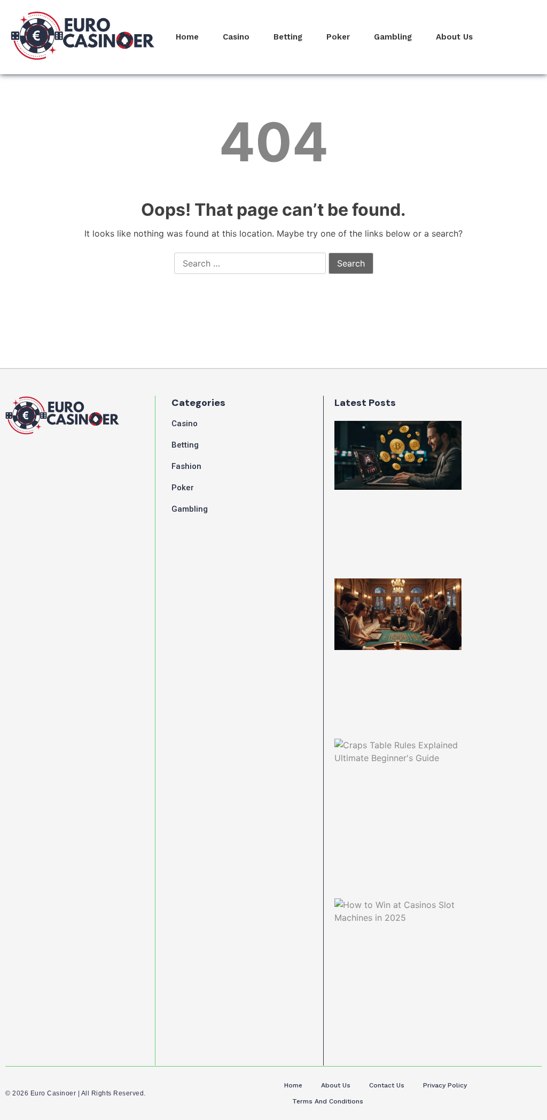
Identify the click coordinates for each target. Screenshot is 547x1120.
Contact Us (386, 1085)
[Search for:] (250, 264)
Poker (338, 37)
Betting (288, 37)
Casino (236, 37)
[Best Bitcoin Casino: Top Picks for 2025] (398, 455)
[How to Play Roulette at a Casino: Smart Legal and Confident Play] (398, 613)
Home (187, 37)
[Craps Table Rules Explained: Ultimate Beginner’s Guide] (398, 774)
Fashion (186, 466)
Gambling (393, 37)
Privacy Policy (445, 1085)
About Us (454, 37)
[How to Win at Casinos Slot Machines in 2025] (398, 937)
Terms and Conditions (327, 1101)
